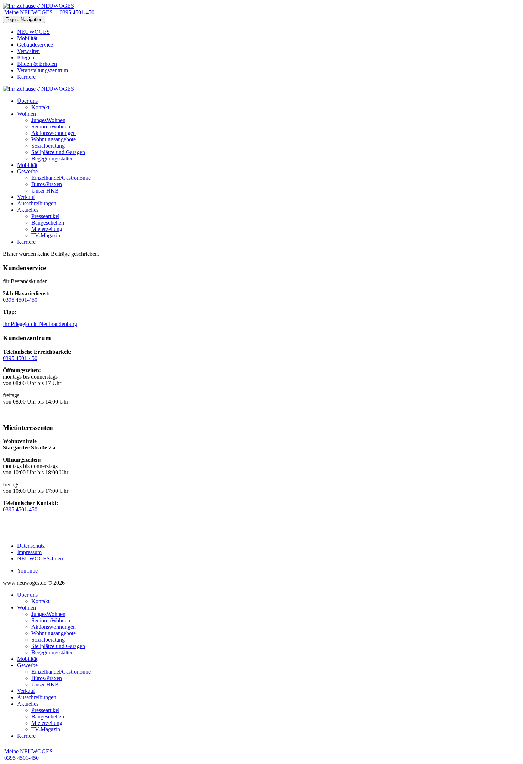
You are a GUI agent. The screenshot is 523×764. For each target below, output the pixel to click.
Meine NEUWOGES (28, 12)
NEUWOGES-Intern (41, 558)
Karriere (26, 77)
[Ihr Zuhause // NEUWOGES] (38, 6)
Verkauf (26, 691)
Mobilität (27, 38)
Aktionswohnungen (53, 627)
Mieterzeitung (46, 723)
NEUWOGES (33, 32)
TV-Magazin (45, 729)
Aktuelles (27, 704)
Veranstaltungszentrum (42, 70)
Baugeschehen (47, 716)
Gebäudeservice (35, 45)
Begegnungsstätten (52, 652)
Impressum (29, 552)
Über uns (27, 595)
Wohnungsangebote (53, 633)
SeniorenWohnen (50, 620)
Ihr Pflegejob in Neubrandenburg (40, 324)
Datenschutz (31, 546)
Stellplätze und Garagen (58, 646)
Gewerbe (27, 665)
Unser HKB (45, 684)
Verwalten (28, 51)
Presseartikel (45, 710)
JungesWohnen (48, 614)
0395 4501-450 (76, 12)
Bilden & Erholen (37, 64)
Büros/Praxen (46, 678)
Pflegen (25, 57)
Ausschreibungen (36, 697)
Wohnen (26, 608)
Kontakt (40, 601)
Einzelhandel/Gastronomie (61, 672)
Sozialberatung (48, 640)
